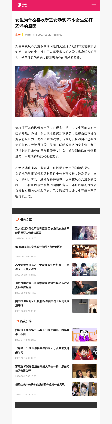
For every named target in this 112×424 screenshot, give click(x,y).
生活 (17, 34)
